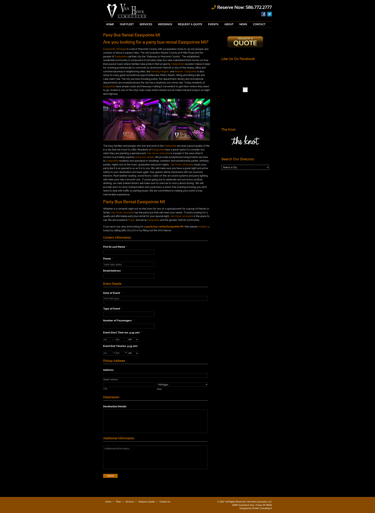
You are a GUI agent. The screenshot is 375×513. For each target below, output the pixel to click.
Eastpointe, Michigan (114, 49)
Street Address (110, 379)
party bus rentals (144, 157)
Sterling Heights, (160, 71)
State (159, 389)
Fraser (131, 219)
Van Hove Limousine (143, 11)
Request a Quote (147, 501)
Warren (179, 71)
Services (129, 501)
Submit (110, 476)
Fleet (118, 501)
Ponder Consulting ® (262, 508)
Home (108, 501)
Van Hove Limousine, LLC (259, 501)
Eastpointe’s (178, 63)
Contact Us (165, 501)
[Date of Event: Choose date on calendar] (104, 303)
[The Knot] (245, 140)
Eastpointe (121, 56)
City (105, 388)
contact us (204, 226)
